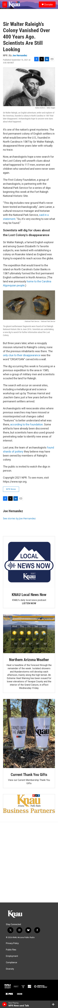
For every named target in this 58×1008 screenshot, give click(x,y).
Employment (12, 956)
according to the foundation (26, 424)
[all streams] (54, 1004)
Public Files (11, 950)
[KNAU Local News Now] (29, 562)
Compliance (11, 962)
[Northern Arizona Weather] (29, 633)
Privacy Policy (12, 943)
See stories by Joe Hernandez (19, 518)
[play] (4, 1004)
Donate (48, 4)
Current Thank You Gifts (29, 774)
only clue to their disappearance (21, 355)
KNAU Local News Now (29, 594)
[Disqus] (29, 862)
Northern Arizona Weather (29, 659)
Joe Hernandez (19, 55)
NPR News (11, 489)
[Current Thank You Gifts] (29, 733)
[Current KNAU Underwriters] (29, 803)
